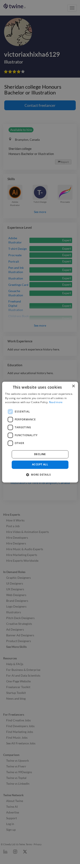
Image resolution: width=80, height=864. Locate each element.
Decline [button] (40, 454)
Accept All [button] (40, 464)
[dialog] (40, 432)
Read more (56, 402)
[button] (40, 474)
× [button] (73, 386)
